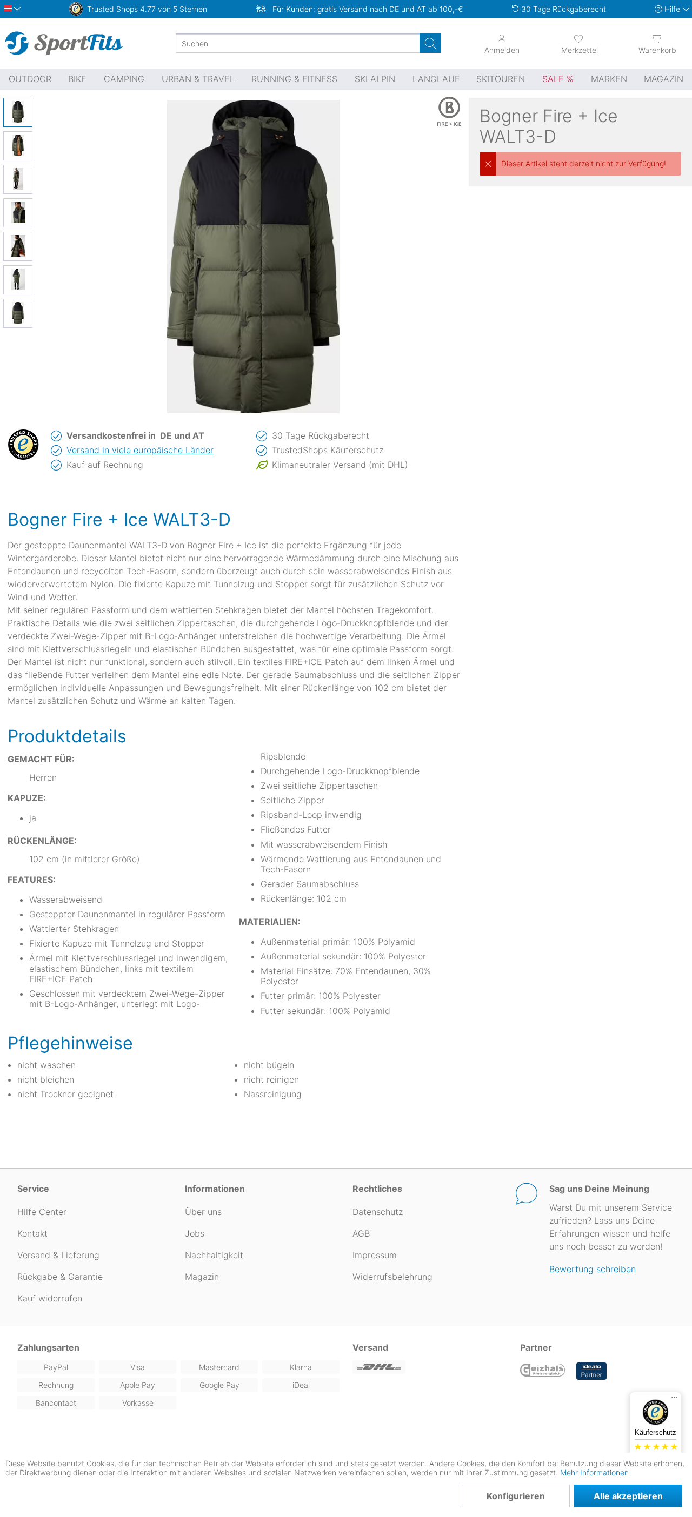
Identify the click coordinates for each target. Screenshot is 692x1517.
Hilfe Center (41, 1211)
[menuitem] (579, 43)
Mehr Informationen (594, 1472)
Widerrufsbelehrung (392, 1276)
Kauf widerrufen (49, 1298)
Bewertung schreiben (592, 1269)
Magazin (202, 1276)
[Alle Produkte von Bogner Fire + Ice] (434, 111)
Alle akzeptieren (628, 1496)
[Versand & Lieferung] (429, 1367)
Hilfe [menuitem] (672, 9)
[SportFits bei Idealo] (591, 1371)
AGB (361, 1233)
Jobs (194, 1233)
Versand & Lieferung (58, 1255)
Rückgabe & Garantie (60, 1276)
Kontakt (32, 1233)
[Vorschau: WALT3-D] (17, 112)
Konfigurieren (516, 1496)
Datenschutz (377, 1211)
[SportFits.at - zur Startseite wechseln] (63, 43)
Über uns (203, 1211)
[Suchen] (430, 43)
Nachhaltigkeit (214, 1255)
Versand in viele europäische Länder (140, 450)
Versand (370, 1347)
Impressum (374, 1255)
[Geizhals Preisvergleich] (542, 1371)
